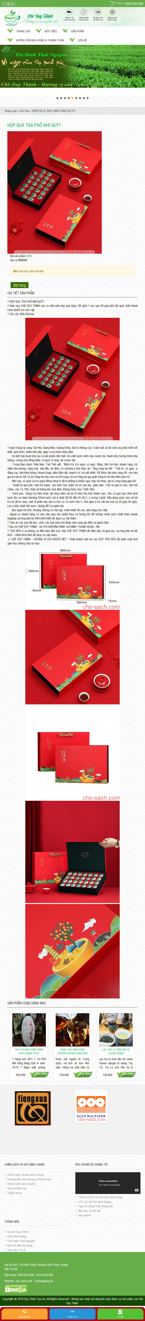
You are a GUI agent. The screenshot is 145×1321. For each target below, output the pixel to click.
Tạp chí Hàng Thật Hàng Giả (95, 1206)
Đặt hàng (19, 285)
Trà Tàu (24, 110)
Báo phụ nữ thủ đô (89, 1210)
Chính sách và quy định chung (25, 1174)
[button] (98, 135)
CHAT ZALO (72, 1316)
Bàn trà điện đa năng (19, 1245)
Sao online (84, 1215)
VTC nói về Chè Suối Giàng (94, 1201)
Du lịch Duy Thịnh (18, 1231)
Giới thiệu (51, 31)
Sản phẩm (77, 31)
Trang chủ (23, 31)
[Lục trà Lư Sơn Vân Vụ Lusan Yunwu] (116, 1030)
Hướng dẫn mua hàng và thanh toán (29, 1179)
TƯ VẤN (120, 1316)
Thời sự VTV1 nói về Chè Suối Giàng (100, 1197)
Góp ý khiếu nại (16, 1188)
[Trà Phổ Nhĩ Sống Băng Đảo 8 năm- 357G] (29, 1030)
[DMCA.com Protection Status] (16, 1288)
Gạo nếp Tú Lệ (16, 1249)
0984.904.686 (134, 3)
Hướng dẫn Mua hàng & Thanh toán (40, 40)
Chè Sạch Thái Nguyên (21, 1240)
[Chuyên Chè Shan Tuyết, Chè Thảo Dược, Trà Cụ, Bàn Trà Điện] (31, 17)
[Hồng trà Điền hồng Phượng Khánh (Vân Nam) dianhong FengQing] (72, 1030)
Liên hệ (82, 40)
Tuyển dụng (14, 1192)
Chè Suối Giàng (16, 1236)
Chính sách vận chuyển (21, 1183)
